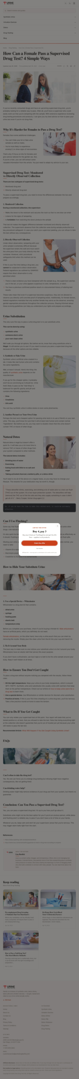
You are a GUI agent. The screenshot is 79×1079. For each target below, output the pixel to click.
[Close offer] (57, 525)
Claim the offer (39, 543)
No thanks (39, 548)
